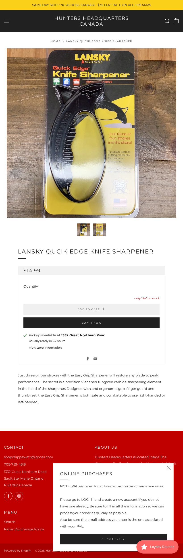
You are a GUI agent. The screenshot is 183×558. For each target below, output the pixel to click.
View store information (45, 347)
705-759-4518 (15, 464)
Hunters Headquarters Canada (91, 21)
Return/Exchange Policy (24, 529)
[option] (91, 133)
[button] (83, 229)
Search (9, 522)
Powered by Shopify (17, 550)
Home (55, 41)
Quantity (30, 286)
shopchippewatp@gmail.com (28, 457)
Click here (111, 539)
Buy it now (92, 322)
